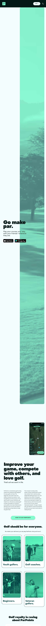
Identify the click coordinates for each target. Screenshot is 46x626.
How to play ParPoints (23, 517)
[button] (36, 3)
